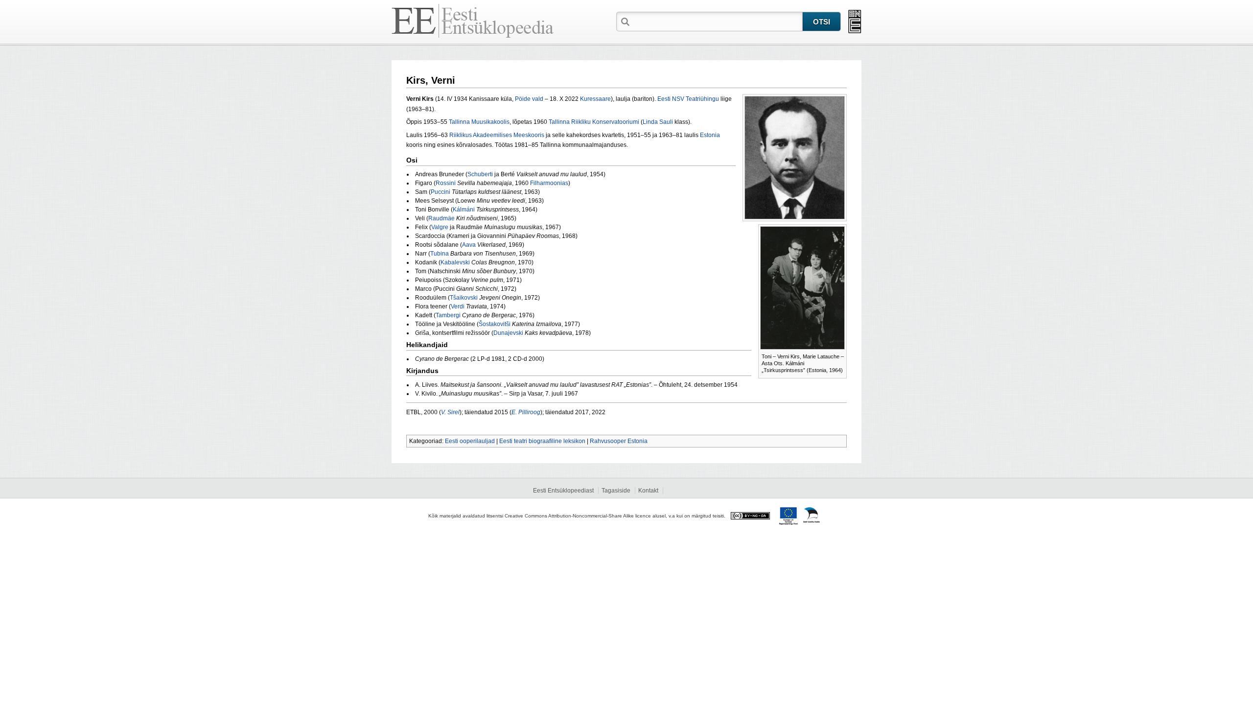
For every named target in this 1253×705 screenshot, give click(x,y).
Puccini (440, 191)
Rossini (446, 183)
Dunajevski (508, 332)
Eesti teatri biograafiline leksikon (542, 441)
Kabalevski (455, 262)
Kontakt (648, 490)
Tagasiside (616, 490)
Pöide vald (529, 98)
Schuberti (480, 174)
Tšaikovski (464, 297)
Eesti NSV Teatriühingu (688, 98)
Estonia (710, 135)
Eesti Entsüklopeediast (563, 490)
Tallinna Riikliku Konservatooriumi (594, 121)
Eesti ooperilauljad (470, 441)
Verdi (457, 306)
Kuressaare (595, 98)
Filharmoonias (549, 183)
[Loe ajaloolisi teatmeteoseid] (854, 21)
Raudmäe (441, 218)
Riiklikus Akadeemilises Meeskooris (496, 135)
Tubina (439, 253)
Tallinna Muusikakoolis (479, 121)
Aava (469, 244)
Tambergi (448, 315)
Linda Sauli (658, 121)
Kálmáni (464, 209)
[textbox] (717, 21)
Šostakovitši (494, 324)
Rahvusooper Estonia (619, 441)
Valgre (439, 227)
